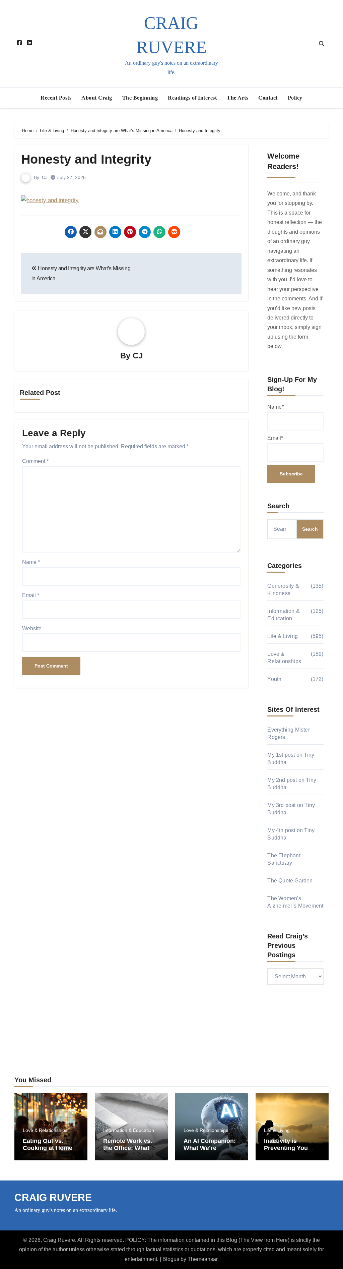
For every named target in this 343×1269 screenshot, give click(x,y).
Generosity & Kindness (283, 589)
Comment (35, 461)
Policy (295, 98)
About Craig (96, 98)
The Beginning (140, 98)
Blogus (170, 1259)
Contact (268, 98)
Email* (275, 438)
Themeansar (202, 1259)
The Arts (237, 98)
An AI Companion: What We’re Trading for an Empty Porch (210, 1152)
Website (32, 628)
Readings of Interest (192, 98)
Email (30, 595)
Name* (275, 407)
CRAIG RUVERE (53, 1197)
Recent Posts (56, 98)
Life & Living (282, 636)
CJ (45, 177)
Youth (274, 679)
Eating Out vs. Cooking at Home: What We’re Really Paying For (49, 1152)
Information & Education (283, 614)
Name (31, 562)
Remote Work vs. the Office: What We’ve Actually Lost (127, 1152)
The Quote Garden (290, 880)
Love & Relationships (284, 657)
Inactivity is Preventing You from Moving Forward (286, 1152)
